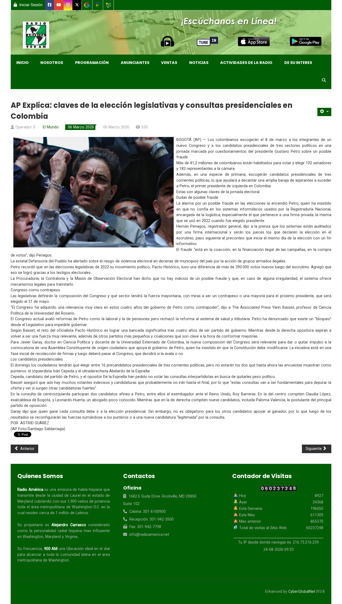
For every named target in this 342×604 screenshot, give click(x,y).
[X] (77, 5)
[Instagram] (68, 5)
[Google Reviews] (108, 5)
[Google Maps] (97, 5)
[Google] (86, 5)
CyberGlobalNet (301, 591)
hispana (95, 489)
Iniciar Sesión (30, 5)
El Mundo (51, 127)
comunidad (70, 554)
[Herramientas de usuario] (324, 112)
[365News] (41, 36)
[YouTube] (59, 5)
